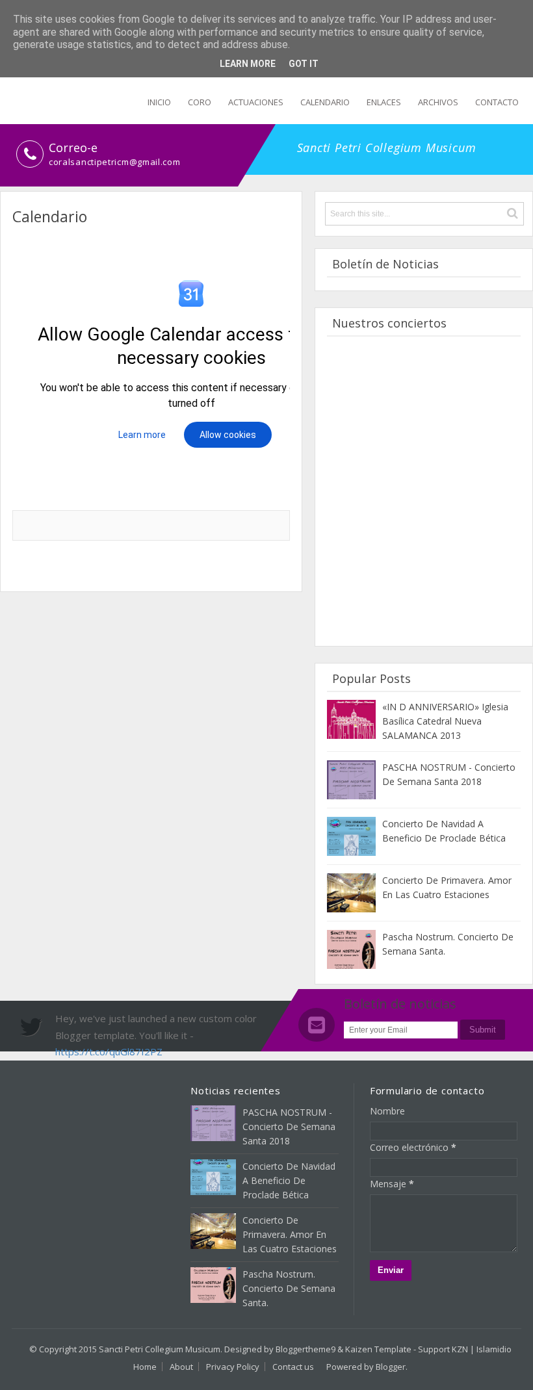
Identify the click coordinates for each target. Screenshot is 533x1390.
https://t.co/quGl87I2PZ (108, 1051)
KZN (460, 1349)
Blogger (391, 1366)
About (181, 1366)
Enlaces (384, 102)
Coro (199, 102)
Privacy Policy (232, 1366)
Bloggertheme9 (305, 1349)
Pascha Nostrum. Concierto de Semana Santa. (288, 1288)
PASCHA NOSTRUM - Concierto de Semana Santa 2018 (288, 1126)
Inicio (159, 102)
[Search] (512, 213)
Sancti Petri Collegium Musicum (159, 1349)
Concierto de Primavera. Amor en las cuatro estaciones (289, 1234)
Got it (303, 63)
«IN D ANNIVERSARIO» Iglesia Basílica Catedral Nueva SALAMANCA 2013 (445, 721)
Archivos (438, 102)
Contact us (293, 1366)
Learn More (248, 63)
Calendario (325, 102)
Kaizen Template (378, 1349)
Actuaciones (255, 102)
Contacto (497, 102)
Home (145, 1366)
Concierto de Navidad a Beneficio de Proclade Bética (288, 1180)
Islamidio (494, 1349)
